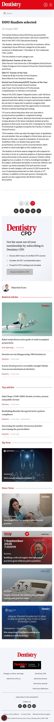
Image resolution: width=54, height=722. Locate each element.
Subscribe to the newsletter (27, 697)
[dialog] (4, 718)
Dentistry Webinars (40, 688)
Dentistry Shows (40, 678)
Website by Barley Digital (41, 714)
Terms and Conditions (11, 714)
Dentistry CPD (40, 673)
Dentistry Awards (40, 683)
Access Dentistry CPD (19, 272)
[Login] (45, 5)
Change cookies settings (13, 673)
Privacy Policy (26, 714)
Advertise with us (14, 678)
